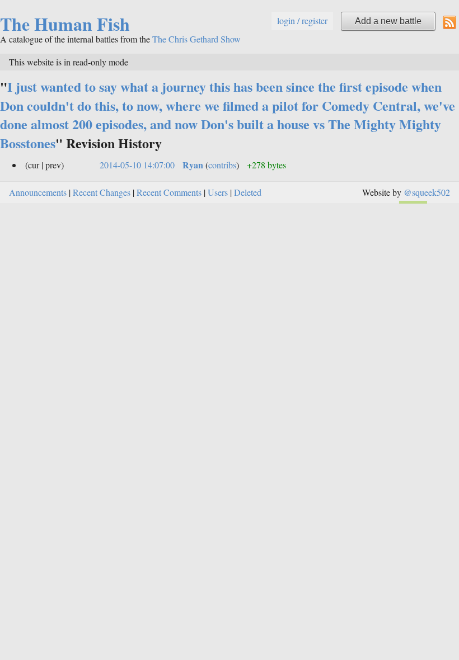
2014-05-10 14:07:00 (137, 165)
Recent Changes (101, 192)
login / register (302, 20)
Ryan (192, 164)
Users (218, 192)
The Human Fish (65, 24)
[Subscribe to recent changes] (449, 21)
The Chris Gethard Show (196, 39)
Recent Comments (169, 192)
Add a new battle (388, 21)
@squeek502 (427, 192)
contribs (222, 165)
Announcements (38, 192)
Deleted (247, 192)
